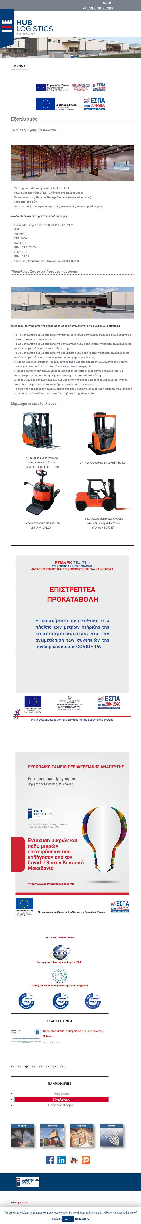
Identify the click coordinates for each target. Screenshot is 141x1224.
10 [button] (44, 1067)
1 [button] (12, 1067)
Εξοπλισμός (61, 1099)
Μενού (20, 65)
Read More (82, 1218)
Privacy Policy (19, 1202)
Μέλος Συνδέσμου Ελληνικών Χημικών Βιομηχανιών (59, 985)
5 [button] (26, 1067)
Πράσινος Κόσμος (61, 1105)
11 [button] (47, 1067)
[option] (60, 1037)
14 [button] (58, 1067)
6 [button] (30, 1067)
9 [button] (40, 1067)
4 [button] (23, 1067)
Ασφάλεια (61, 1093)
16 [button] (65, 1067)
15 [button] (61, 1067)
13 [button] (54, 1067)
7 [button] (33, 1067)
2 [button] (16, 1067)
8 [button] (37, 1067)
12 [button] (51, 1067)
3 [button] (19, 1067)
